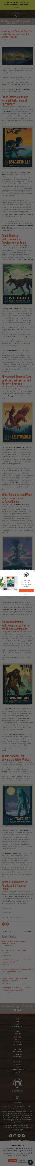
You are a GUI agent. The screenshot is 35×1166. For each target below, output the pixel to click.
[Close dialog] (34, 570)
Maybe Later (26, 594)
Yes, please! (26, 590)
